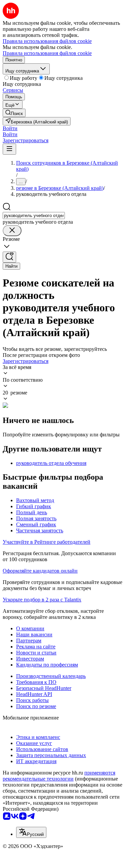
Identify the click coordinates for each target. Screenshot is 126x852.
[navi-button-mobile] (9, 149)
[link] (14, 113)
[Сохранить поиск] (9, 257)
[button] (10, 128)
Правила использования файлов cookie (47, 53)
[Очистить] (12, 230)
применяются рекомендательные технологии (59, 776)
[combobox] (34, 215)
